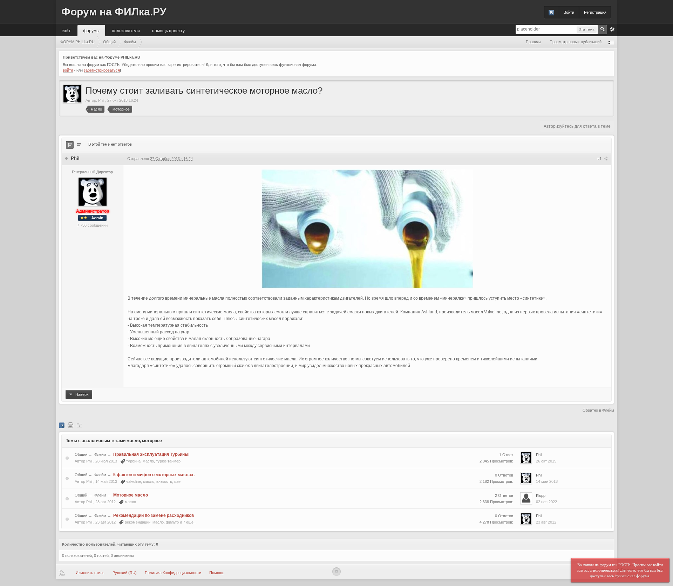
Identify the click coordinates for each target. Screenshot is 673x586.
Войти (569, 12)
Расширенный (612, 29)
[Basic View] (79, 145)
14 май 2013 (547, 481)
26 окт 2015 (546, 461)
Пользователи (126, 30)
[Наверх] (336, 571)
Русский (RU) (125, 573)
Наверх (81, 394)
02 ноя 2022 (546, 502)
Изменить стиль (90, 573)
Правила (533, 42)
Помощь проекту (168, 30)
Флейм (100, 454)
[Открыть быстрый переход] (611, 42)
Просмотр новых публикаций (575, 42)
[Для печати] (70, 425)
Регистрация (595, 12)
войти (68, 70)
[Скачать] (79, 425)
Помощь (216, 573)
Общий (81, 454)
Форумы (91, 30)
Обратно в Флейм (598, 410)
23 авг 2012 (546, 522)
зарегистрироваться (102, 70)
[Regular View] (70, 145)
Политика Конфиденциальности (173, 573)
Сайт (66, 30)
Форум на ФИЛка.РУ (113, 12)
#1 (600, 159)
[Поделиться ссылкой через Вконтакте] (61, 425)
